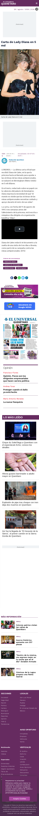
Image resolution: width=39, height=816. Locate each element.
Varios (22, 741)
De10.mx (23, 754)
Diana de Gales (10, 261)
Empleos (23, 736)
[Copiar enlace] (26, 277)
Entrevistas (5, 763)
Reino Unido (9, 268)
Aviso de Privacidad (20, 793)
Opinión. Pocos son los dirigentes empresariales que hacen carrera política (16, 378)
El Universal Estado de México (28, 709)
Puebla (22, 703)
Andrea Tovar (9, 386)
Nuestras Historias (8, 766)
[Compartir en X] (15, 277)
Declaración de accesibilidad (23, 802)
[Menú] (36, 3)
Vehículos (23, 739)
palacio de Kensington (13, 265)
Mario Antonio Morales (13, 399)
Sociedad (4, 697)
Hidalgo (23, 705)
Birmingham (22, 268)
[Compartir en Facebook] (11, 277)
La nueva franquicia (13, 402)
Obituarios (24, 770)
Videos (3, 754)
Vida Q (3, 155)
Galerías (4, 751)
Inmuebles (24, 734)
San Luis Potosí (25, 697)
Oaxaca (22, 700)
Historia (8, 802)
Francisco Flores (10, 373)
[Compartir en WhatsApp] (19, 277)
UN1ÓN (22, 762)
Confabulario (24, 764)
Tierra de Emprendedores (7, 773)
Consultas (23, 775)
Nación (3, 703)
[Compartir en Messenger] (23, 277)
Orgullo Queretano (8, 769)
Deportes (4, 716)
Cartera (4, 708)
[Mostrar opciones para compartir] (36, 9)
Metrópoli (4, 711)
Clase (22, 756)
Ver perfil (13, 161)
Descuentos (24, 772)
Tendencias (5, 724)
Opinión (7, 368)
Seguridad (5, 700)
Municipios (5, 713)
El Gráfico (23, 751)
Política (4, 705)
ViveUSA (23, 759)
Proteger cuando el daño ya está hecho (15, 390)
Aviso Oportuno (25, 767)
